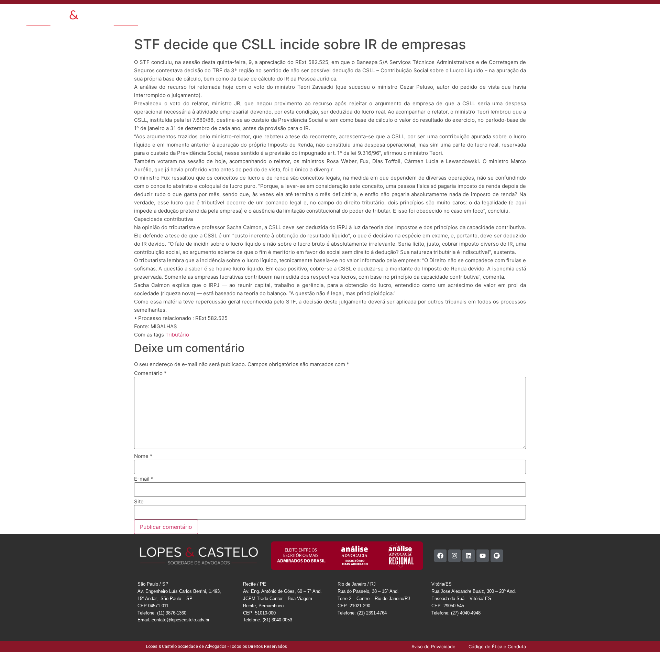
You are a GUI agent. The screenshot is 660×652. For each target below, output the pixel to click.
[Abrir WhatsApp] (642, 634)
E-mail (144, 478)
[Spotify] (497, 555)
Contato (440, 15)
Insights (391, 15)
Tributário (177, 334)
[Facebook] (440, 555)
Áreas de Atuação (321, 15)
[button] (590, 14)
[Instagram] (454, 555)
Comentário (150, 373)
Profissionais (362, 15)
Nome (143, 456)
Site (139, 501)
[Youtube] (482, 555)
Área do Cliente (504, 15)
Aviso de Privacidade (550, 15)
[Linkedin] (468, 555)
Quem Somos (280, 15)
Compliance (468, 15)
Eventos (415, 15)
